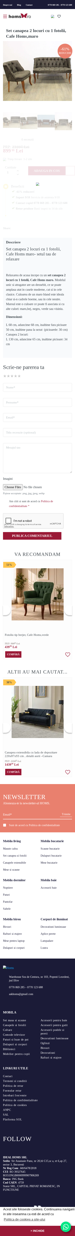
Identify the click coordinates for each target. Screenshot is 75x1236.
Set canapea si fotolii (15, 855)
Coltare (7, 1029)
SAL (6, 1114)
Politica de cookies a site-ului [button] (24, 1219)
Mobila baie (49, 880)
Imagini (8, 478)
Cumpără (13, 654)
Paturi (6, 894)
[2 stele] (8, 376)
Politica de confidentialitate (44, 825)
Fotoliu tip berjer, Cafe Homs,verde (27, 634)
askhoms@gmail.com (21, 994)
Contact (29, 5)
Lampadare (47, 940)
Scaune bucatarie (50, 848)
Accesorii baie (49, 887)
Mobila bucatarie (52, 841)
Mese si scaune (11, 869)
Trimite (66, 814)
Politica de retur (13, 1085)
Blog (19, 5)
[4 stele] (15, 376)
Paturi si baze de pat (15, 1039)
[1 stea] (5, 376)
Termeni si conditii (15, 1081)
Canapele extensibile (14, 862)
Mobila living (12, 841)
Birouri (7, 926)
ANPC (7, 1109)
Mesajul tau (13, 447)
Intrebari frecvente (14, 1095)
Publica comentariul (32, 535)
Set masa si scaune (14, 1020)
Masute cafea (10, 848)
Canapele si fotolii (14, 1025)
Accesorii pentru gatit (54, 1025)
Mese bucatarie (49, 862)
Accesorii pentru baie (54, 1020)
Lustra (44, 947)
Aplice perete (48, 933)
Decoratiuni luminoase (53, 926)
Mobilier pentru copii (16, 1054)
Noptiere (8, 887)
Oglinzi (45, 1043)
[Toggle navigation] (5, 16)
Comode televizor (14, 1034)
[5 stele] (19, 376)
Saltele (7, 908)
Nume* (10, 387)
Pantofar (8, 901)
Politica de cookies (15, 1105)
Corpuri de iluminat (54, 919)
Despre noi (7, 5)
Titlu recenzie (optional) (21, 432)
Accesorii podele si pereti (52, 1031)
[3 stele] (12, 376)
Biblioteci (9, 1049)
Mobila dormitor (14, 880)
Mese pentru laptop (14, 940)
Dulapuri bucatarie (51, 855)
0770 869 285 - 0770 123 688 (60, 5)
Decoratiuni (48, 1052)
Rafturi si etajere (12, 933)
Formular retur (12, 1090)
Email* (10, 417)
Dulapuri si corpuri (14, 947)
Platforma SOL (12, 1119)
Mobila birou (12, 919)
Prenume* (12, 402)
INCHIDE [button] (38, 1230)
